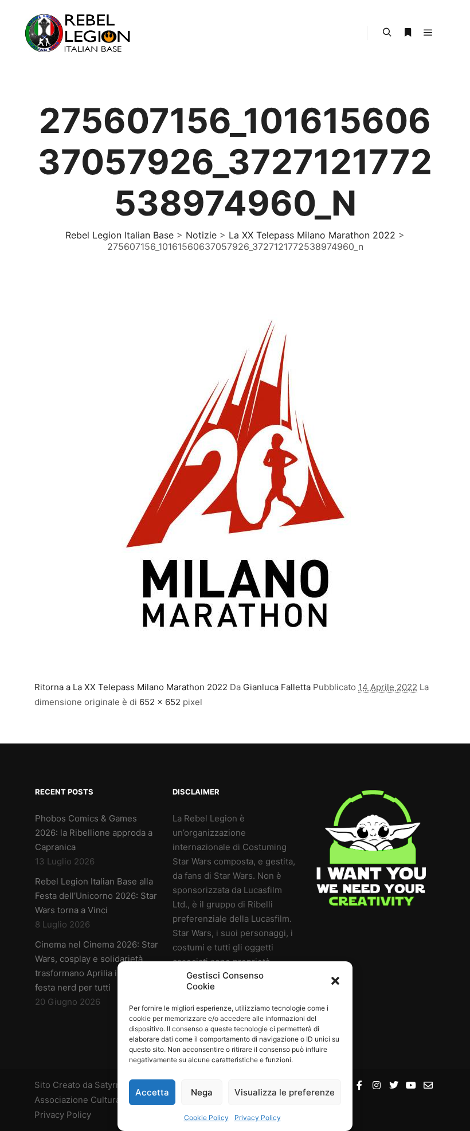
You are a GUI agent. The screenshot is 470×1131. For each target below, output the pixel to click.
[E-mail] (428, 1085)
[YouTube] (411, 1085)
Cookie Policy (206, 1117)
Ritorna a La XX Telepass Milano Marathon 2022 (131, 687)
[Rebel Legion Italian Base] (80, 33)
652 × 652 (160, 701)
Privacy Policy (257, 1117)
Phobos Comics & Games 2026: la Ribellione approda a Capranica (93, 832)
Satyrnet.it (115, 1084)
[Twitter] (393, 1085)
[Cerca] (387, 32)
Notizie (201, 235)
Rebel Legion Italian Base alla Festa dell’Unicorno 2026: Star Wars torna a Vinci (96, 895)
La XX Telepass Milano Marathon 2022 (312, 235)
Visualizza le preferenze (284, 1092)
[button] (335, 981)
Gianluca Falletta (277, 687)
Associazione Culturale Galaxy (95, 1099)
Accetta (152, 1092)
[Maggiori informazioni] (407, 32)
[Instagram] (376, 1085)
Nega (202, 1092)
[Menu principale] (428, 32)
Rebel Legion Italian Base (119, 235)
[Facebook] (359, 1085)
